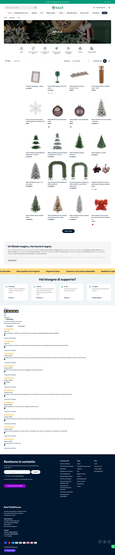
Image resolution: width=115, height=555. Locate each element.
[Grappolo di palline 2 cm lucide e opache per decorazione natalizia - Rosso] (96, 189)
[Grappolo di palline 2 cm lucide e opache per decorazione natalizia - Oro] (93, 189)
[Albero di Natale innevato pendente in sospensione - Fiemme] (57, 141)
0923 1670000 (13, 532)
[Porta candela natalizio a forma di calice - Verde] (49, 93)
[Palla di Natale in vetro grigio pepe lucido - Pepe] (49, 126)
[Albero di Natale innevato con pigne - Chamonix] (101, 108)
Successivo (21, 326)
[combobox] (21, 7)
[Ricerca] (35, 8)
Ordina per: (67, 61)
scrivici (10, 536)
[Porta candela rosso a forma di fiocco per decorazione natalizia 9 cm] (101, 204)
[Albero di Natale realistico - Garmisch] (79, 141)
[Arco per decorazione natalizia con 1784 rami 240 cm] (57, 170)
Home (5, 17)
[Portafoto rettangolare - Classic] (35, 74)
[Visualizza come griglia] (105, 61)
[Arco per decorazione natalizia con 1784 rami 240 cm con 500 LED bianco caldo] (79, 170)
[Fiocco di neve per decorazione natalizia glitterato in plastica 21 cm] (35, 108)
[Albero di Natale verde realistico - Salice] (35, 204)
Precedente (9, 326)
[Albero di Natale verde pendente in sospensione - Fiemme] (35, 141)
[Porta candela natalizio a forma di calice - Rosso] (52, 93)
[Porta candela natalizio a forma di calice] (57, 74)
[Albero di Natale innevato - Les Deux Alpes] (35, 170)
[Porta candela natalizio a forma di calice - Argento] (55, 93)
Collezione (12, 17)
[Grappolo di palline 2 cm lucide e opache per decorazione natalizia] (101, 170)
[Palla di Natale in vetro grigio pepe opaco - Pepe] (71, 126)
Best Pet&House (12, 547)
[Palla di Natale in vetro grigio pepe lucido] (57, 108)
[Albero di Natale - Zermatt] (101, 141)
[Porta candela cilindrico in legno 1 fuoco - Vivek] (101, 74)
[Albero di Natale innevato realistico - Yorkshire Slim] (79, 204)
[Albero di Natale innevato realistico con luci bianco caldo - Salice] (57, 204)
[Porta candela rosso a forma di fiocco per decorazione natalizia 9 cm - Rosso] (93, 224)
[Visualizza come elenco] (109, 61)
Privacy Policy (20, 476)
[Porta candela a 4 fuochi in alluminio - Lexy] (79, 74)
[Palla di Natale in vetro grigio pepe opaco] (79, 108)
